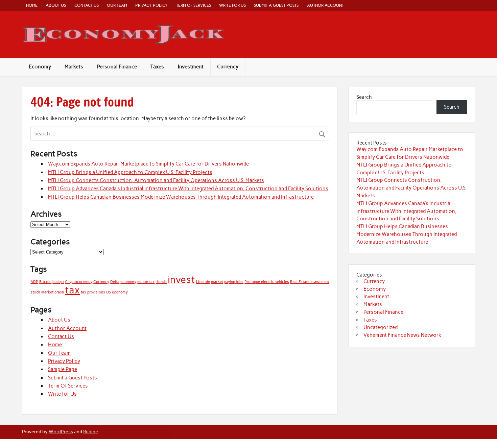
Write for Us (232, 5)
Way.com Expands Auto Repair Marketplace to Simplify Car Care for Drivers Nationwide (148, 164)
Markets (74, 67)
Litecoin (203, 282)
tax (72, 290)
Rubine (90, 431)
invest (181, 279)
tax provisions (93, 292)
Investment (191, 67)
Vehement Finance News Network (402, 335)
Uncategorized (380, 327)
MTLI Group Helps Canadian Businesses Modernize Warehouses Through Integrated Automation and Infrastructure (181, 197)
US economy (117, 292)
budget (58, 282)
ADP (34, 282)
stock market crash (47, 292)
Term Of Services (193, 5)
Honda (161, 282)
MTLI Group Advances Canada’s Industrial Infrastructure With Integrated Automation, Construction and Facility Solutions (188, 188)
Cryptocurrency (78, 282)
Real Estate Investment (309, 282)
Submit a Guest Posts (276, 5)
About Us (56, 5)
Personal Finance (117, 67)
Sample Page (62, 369)
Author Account (325, 5)
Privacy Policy (151, 5)
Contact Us (86, 5)
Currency (227, 67)
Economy (40, 67)
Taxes (157, 67)
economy (128, 282)
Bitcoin (45, 282)
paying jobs (233, 282)
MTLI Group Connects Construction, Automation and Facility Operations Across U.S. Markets (156, 180)
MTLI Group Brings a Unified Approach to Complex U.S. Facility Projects (130, 172)
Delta (114, 282)
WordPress (61, 431)
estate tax (146, 282)
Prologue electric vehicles (266, 282)
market (217, 282)
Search (364, 97)
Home (32, 5)
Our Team (117, 5)
